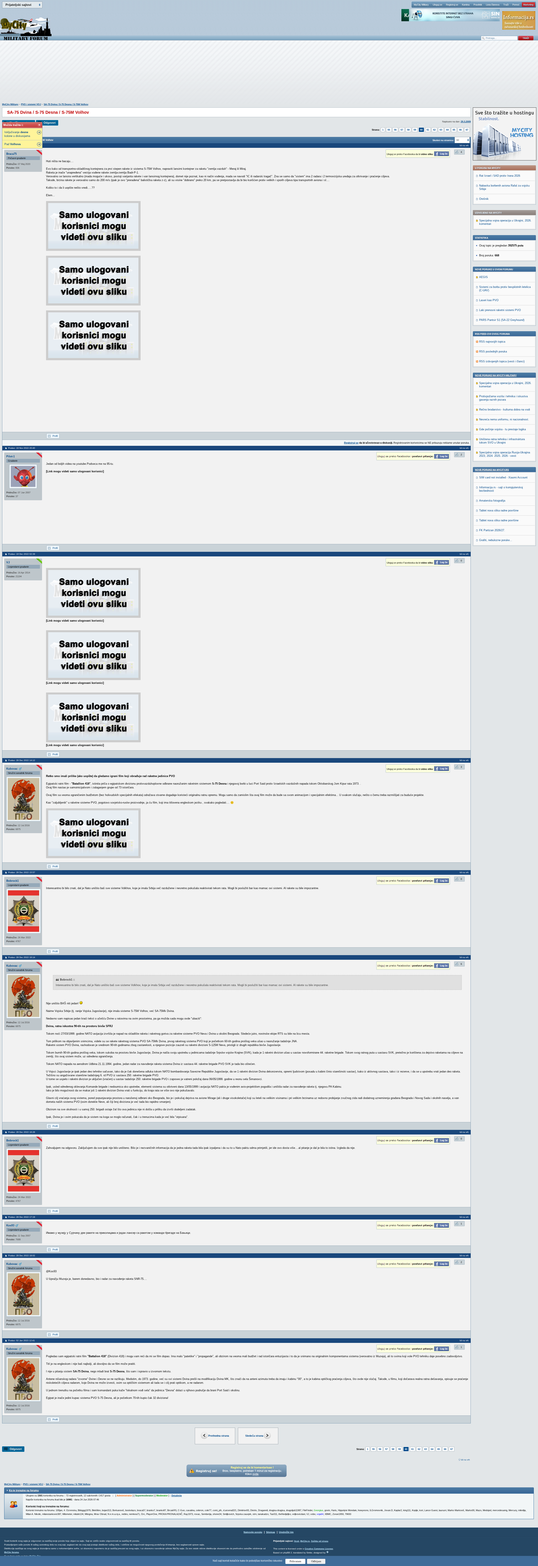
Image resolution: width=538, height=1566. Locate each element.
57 (402, 129)
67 (467, 129)
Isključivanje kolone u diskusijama (17, 134)
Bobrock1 (12, 880)
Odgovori (50, 122)
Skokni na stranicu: (443, 140)
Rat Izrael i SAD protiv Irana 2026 (499, 175)
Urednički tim (286, 1532)
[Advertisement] (269, 74)
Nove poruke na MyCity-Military (496, 375)
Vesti (296, 1541)
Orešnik (484, 198)
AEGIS (483, 277)
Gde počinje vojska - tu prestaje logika (502, 429)
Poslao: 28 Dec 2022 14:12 (21, 760)
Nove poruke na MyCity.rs (492, 470)
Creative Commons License (319, 1548)
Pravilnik (477, 4)
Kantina (465, 4)
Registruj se (452, 4)
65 (454, 129)
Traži (506, 4)
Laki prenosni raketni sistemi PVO (500, 310)
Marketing (528, 4)
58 (408, 129)
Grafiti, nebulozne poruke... (495, 540)
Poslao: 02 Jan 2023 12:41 (21, 1340)
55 (389, 129)
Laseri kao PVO (488, 300)
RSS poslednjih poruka (493, 351)
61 (428, 129)
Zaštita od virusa (319, 1541)
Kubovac (12, 768)
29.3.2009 (466, 121)
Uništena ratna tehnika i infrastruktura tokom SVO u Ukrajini (502, 441)
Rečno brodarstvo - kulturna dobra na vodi (504, 409)
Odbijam (316, 1561)
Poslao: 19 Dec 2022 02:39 (21, 554)
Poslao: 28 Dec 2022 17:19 (21, 1217)
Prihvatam (295, 1561)
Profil (55, 436)
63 (441, 129)
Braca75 (11, 153)
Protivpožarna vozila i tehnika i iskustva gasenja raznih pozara (503, 398)
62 (434, 129)
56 (395, 129)
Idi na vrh (465, 1460)
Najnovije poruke (253, 1532)
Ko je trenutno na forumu (24, 1490)
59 (415, 129)
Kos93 (10, 1225)
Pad (12, 144)
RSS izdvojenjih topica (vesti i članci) (502, 361)
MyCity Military (421, 4)
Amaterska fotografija (492, 500)
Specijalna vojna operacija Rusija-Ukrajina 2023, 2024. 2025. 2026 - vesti (504, 454)
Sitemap (270, 1532)
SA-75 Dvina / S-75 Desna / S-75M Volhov (66, 104)
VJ (8, 562)
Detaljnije (176, 1495)
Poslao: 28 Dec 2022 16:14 (21, 957)
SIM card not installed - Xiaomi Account (503, 477)
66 (460, 129)
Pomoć (516, 4)
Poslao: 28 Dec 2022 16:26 (21, 1132)
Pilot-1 (10, 456)
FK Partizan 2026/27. (492, 530)
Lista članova (492, 4)
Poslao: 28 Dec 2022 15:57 (21, 872)
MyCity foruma (11, 1552)
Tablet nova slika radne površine (498, 510)
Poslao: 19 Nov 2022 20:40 (21, 448)
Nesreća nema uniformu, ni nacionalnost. (504, 419)
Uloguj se (437, 4)
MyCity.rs (305, 1541)
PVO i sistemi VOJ (31, 104)
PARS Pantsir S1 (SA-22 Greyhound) (501, 320)
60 (421, 129)
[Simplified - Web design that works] (327, 1552)
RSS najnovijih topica (492, 341)
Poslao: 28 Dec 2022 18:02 (21, 1255)
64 (447, 129)
